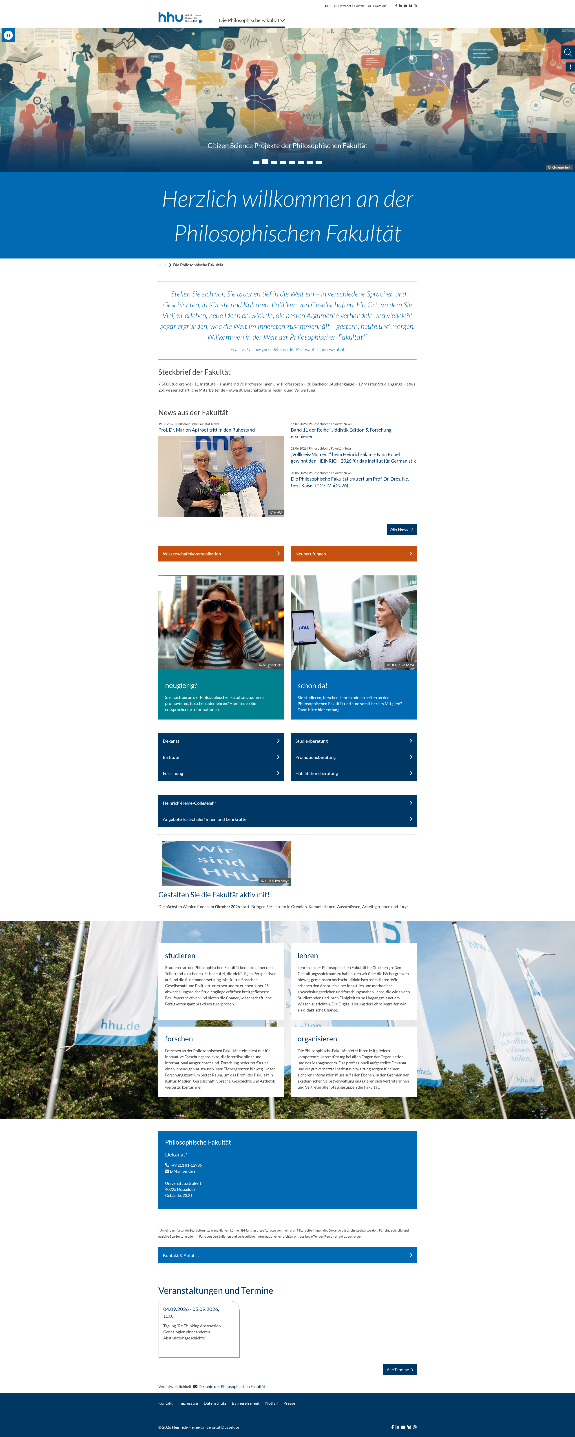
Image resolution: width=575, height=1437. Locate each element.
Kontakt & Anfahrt (181, 1255)
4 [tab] (283, 162)
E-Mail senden (182, 1171)
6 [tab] (301, 162)
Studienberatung (311, 741)
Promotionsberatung (315, 757)
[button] (568, 52)
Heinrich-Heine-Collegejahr (189, 803)
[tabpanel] (287, 100)
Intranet (345, 6)
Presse (289, 1403)
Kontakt (165, 1403)
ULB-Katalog (377, 6)
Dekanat (171, 741)
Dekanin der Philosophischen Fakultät (232, 1386)
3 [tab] (274, 161)
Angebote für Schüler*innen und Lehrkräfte (204, 819)
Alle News (399, 529)
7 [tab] (310, 162)
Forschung (173, 773)
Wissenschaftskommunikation (192, 553)
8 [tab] (319, 162)
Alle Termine (398, 1369)
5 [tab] (292, 162)
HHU (163, 264)
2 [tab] (265, 162)
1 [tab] (256, 162)
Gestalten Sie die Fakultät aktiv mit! (214, 894)
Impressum (188, 1403)
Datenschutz (215, 1403)
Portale (359, 6)
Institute (171, 757)
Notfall (271, 1403)
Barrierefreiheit (245, 1403)
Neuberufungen (310, 553)
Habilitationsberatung (316, 773)
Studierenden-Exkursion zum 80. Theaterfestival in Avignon (288, 145)
